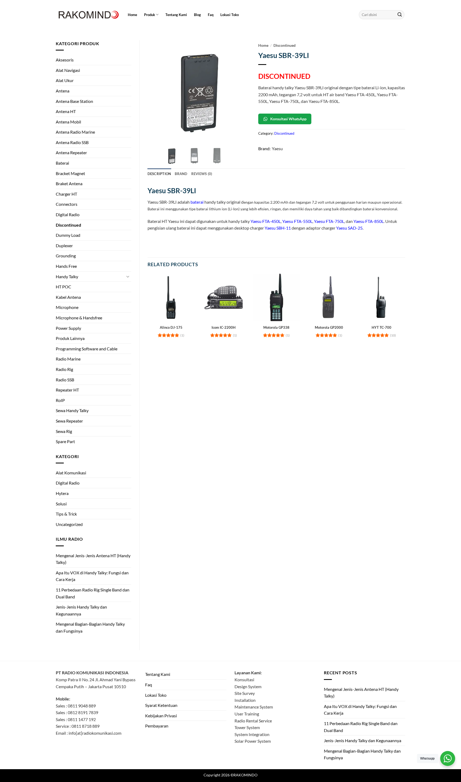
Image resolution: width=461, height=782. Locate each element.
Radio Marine (68, 358)
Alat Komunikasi (71, 472)
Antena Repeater (71, 152)
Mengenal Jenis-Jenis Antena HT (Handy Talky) (93, 559)
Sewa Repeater (69, 420)
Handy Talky (67, 276)
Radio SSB (65, 379)
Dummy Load (68, 235)
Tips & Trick (66, 513)
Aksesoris (65, 59)
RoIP (60, 400)
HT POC (63, 286)
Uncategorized (69, 524)
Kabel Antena (68, 297)
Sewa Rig (64, 431)
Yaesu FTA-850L (368, 221)
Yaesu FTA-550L (297, 221)
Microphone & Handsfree (79, 317)
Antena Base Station (74, 101)
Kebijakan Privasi (161, 715)
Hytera (62, 493)
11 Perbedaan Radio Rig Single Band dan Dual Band (92, 593)
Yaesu (277, 148)
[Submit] (399, 14)
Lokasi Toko (229, 15)
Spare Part (65, 441)
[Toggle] (128, 276)
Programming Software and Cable (86, 348)
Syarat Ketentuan (161, 705)
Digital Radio (68, 214)
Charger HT (66, 193)
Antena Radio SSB (72, 142)
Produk (149, 15)
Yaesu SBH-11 (278, 227)
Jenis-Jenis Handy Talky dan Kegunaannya (81, 610)
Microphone (67, 307)
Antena (62, 90)
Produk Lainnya (70, 338)
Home (132, 15)
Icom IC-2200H (224, 327)
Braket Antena (69, 183)
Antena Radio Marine (75, 131)
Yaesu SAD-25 (349, 227)
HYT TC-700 (381, 327)
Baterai (62, 162)
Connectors (66, 204)
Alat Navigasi (68, 70)
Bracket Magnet (70, 173)
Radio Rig (64, 369)
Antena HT (66, 111)
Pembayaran (156, 725)
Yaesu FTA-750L (329, 221)
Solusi (61, 503)
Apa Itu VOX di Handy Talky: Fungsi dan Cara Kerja (92, 576)
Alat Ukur (65, 80)
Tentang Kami (176, 15)
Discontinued (68, 224)
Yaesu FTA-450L (266, 221)
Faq (210, 15)
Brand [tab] (181, 174)
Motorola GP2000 (329, 327)
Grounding (66, 255)
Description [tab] (159, 174)
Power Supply (68, 328)
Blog (197, 15)
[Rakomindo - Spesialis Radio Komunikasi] (88, 14)
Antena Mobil (68, 121)
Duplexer (64, 245)
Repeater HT (67, 389)
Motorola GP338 (276, 327)
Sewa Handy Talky (72, 410)
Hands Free (66, 266)
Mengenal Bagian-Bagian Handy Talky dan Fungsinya (90, 627)
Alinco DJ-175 (171, 327)
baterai (197, 201)
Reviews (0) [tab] (201, 174)
